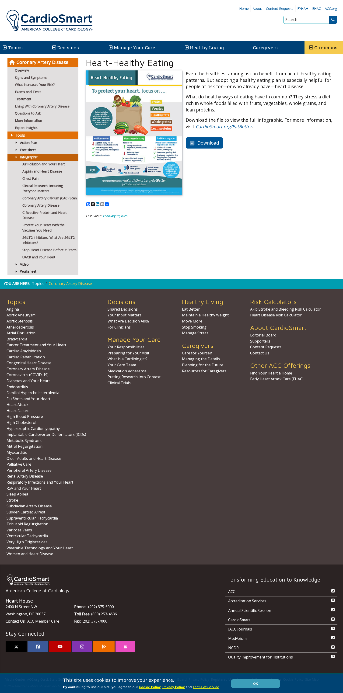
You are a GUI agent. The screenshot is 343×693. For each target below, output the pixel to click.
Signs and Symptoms (31, 77)
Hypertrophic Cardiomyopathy (33, 428)
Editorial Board (263, 335)
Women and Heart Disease (30, 553)
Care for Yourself (197, 353)
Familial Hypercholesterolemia (33, 392)
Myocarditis (17, 452)
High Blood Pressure (25, 416)
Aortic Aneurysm (21, 315)
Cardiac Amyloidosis (24, 350)
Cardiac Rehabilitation (26, 357)
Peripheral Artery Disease (29, 470)
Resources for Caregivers (204, 371)
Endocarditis (17, 386)
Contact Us (259, 353)
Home (244, 8)
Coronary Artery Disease (42, 62)
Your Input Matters (124, 315)
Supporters (260, 341)
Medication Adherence (127, 371)
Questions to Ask (28, 113)
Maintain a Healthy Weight (205, 315)
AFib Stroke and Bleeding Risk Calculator (285, 309)
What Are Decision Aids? (129, 321)
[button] (4, 47)
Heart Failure (18, 410)
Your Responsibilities (126, 347)
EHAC (316, 8)
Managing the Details (201, 358)
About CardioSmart (278, 327)
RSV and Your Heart (24, 488)
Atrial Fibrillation (21, 333)
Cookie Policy (150, 687)
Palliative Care (19, 464)
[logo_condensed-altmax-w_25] (106, 580)
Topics (38, 283)
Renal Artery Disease (25, 476)
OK (255, 684)
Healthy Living (207, 47)
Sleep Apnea (17, 494)
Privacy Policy (173, 687)
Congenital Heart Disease (29, 362)
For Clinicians (119, 327)
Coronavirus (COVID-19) (28, 374)
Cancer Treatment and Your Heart (36, 344)
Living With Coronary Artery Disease (42, 106)
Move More (192, 321)
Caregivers (265, 47)
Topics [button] (15, 47)
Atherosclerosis (20, 327)
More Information (28, 120)
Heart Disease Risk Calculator (276, 315)
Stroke (12, 500)
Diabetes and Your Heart (28, 380)
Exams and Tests (28, 92)
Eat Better (191, 309)
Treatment (23, 99)
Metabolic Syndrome (24, 440)
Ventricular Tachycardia (27, 535)
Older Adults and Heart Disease (34, 458)
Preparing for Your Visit (128, 353)
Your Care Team (122, 364)
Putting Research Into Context (134, 376)
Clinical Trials (119, 382)
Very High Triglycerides (27, 541)
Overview (22, 70)
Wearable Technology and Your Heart (40, 548)
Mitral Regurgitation (24, 446)
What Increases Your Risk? (35, 84)
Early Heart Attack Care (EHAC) (277, 378)
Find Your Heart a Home (271, 373)
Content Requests (279, 8)
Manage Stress (195, 333)
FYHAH (302, 8)
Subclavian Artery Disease (29, 506)
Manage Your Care (134, 47)
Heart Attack (17, 404)
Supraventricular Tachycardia (32, 518)
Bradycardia (17, 339)
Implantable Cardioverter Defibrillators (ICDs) (46, 434)
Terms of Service (206, 687)
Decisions (68, 47)
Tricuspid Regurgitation (27, 524)
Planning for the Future (202, 364)
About (257, 8)
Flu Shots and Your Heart (28, 398)
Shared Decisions (123, 309)
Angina (13, 309)
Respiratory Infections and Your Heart (40, 482)
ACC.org (331, 8)
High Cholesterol (21, 422)
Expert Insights (26, 127)
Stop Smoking (194, 327)
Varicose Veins (19, 530)
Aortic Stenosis (20, 321)
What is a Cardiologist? (127, 358)
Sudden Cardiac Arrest (26, 512)
